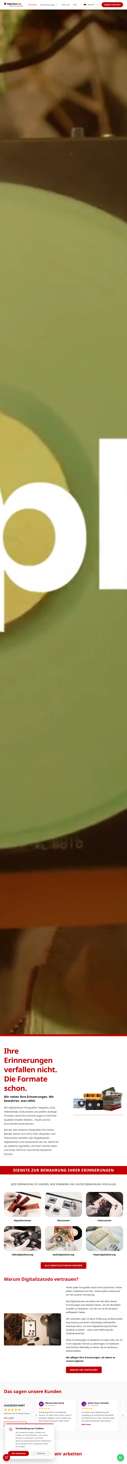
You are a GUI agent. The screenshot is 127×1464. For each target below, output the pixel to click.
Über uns (66, 4)
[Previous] (36, 1415)
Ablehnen (41, 1453)
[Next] (123, 1415)
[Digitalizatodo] (13, 4)
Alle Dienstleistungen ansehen (63, 1265)
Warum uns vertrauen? (84, 1369)
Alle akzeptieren (19, 1453)
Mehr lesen (86, 1424)
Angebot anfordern (112, 4)
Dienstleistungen (47, 5)
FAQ (75, 4)
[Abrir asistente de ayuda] (6, 1457)
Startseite (32, 4)
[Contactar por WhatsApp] (120, 1457)
